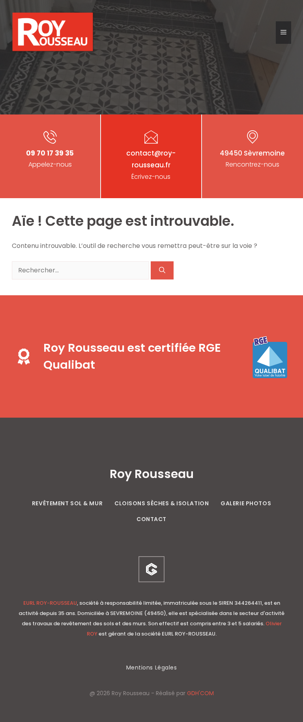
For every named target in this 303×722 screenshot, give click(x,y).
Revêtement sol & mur (67, 503)
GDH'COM (200, 693)
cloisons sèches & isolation (161, 503)
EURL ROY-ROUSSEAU (50, 603)
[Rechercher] (162, 270)
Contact (151, 519)
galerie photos (246, 503)
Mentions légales (151, 667)
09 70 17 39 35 (50, 153)
